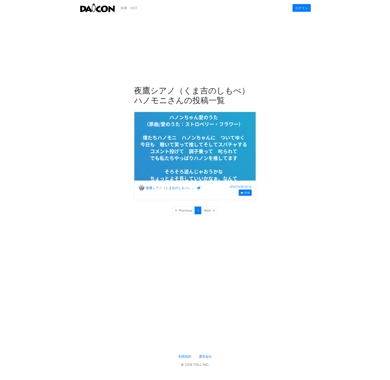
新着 (124, 8)
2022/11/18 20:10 (241, 186)
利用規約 (184, 356)
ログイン (301, 8)
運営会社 (205, 356)
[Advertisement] (195, 44)
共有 (246, 192)
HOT (133, 8)
